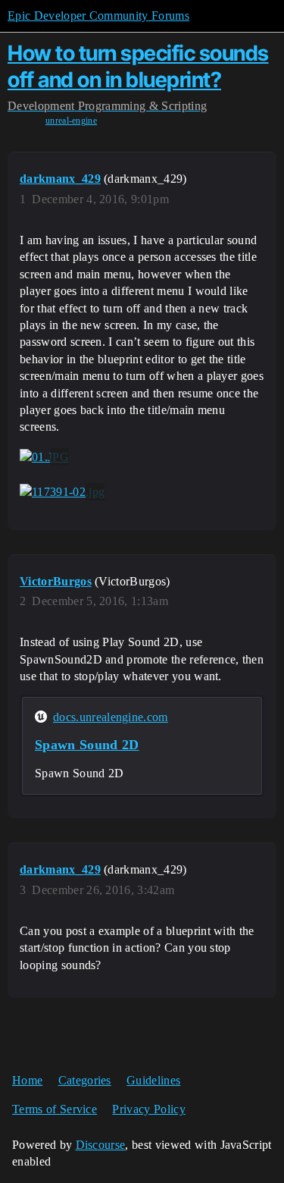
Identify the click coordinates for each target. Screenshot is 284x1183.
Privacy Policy (148, 1109)
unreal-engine (71, 120)
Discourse (101, 1144)
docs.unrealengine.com (110, 717)
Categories (84, 1080)
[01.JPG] (44, 457)
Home (27, 1080)
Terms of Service (54, 1109)
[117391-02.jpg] (62, 492)
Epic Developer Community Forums (98, 15)
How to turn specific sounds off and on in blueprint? (138, 66)
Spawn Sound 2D (87, 744)
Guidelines (153, 1080)
